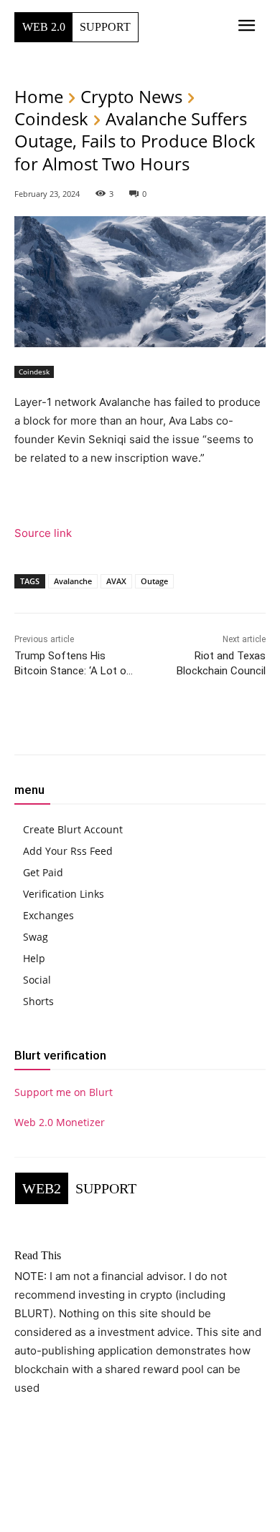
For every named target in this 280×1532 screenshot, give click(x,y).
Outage (154, 581)
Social (37, 979)
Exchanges (48, 915)
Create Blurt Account (73, 829)
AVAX (116, 581)
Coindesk (51, 118)
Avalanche (73, 581)
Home (38, 96)
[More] (202, 723)
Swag (35, 937)
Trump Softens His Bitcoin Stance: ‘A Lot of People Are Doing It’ (72, 670)
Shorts (38, 1001)
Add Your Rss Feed (68, 851)
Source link (43, 533)
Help (34, 958)
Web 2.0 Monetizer (59, 1122)
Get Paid (43, 872)
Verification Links (63, 894)
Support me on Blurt (63, 1092)
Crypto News (131, 96)
